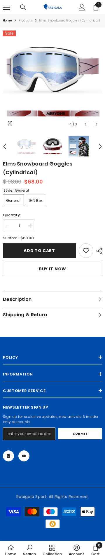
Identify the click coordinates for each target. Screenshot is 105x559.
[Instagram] (8, 455)
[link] (86, 250)
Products (26, 20)
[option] (52, 80)
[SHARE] (97, 251)
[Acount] (82, 7)
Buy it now (52, 269)
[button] (85, 124)
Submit (80, 433)
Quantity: (12, 215)
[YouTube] (23, 455)
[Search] (23, 7)
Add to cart (39, 251)
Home (7, 20)
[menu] (6, 7)
